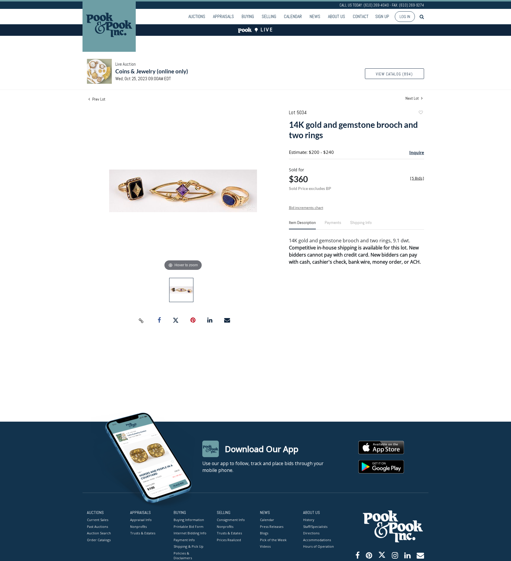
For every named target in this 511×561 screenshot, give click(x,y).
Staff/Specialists (315, 526)
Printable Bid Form (188, 526)
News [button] (315, 16)
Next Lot (412, 98)
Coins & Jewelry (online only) (151, 71)
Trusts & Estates (142, 533)
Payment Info (184, 540)
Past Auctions (97, 526)
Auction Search (99, 533)
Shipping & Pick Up (188, 546)
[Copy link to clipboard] (141, 320)
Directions (311, 533)
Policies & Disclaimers (183, 555)
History (308, 520)
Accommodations (317, 540)
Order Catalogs (99, 540)
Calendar (293, 16)
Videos (265, 546)
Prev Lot (98, 99)
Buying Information (189, 520)
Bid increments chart (306, 207)
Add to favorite (420, 113)
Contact (360, 16)
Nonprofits (138, 526)
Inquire (416, 152)
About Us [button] (336, 16)
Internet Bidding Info (190, 533)
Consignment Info (231, 520)
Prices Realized (229, 540)
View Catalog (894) (394, 74)
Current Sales (97, 520)
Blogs (264, 533)
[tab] (302, 225)
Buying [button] (248, 16)
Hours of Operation (318, 546)
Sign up (382, 16)
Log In (405, 16)
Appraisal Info (141, 520)
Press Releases (271, 526)
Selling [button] (269, 16)
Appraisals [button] (223, 16)
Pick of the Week (273, 540)
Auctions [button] (196, 16)
